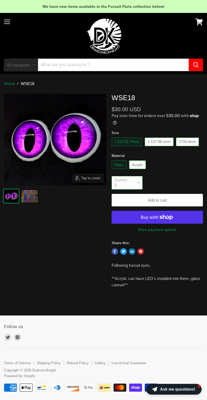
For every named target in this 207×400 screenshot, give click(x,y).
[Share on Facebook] (115, 251)
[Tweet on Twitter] (123, 251)
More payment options (157, 229)
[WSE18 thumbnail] (11, 196)
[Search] (196, 65)
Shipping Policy (49, 363)
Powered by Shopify (19, 376)
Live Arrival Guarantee (129, 363)
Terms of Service (17, 363)
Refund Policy (78, 363)
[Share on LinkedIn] (132, 251)
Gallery (100, 363)
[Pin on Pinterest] (140, 251)
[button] (174, 389)
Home (9, 83)
